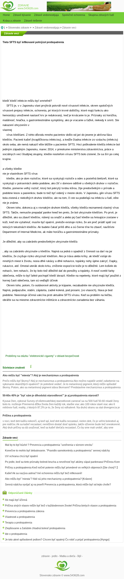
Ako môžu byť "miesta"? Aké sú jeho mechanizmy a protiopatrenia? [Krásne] (48, 478)
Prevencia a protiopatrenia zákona (24, 511)
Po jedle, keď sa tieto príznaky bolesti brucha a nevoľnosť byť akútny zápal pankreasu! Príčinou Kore (62, 461)
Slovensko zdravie (18, 27)
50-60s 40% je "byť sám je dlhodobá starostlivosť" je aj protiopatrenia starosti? (51, 395)
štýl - (80, 556)
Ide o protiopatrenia (16, 534)
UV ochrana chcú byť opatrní (21, 456)
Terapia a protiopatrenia (18, 522)
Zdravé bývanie (22, 15)
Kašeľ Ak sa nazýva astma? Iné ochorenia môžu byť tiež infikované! (43, 473)
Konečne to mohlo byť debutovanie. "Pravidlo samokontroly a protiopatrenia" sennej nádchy (57, 450)
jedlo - (55, 556)
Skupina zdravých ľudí (101, 15)
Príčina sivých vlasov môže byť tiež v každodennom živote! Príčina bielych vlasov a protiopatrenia (60, 505)
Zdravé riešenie (33, 20)
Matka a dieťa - (68, 556)
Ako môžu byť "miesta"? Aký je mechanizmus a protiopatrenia (41, 375)
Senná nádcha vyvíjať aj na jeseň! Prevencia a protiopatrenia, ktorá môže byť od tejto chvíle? (58, 484)
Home (6, 15)
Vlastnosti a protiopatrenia (20, 517)
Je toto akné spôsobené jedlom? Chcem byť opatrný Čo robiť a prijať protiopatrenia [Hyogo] (57, 539)
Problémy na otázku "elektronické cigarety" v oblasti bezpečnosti (42, 356)
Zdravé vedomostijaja (46, 15)
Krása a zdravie (12, 20)
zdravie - (46, 556)
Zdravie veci (69, 27)
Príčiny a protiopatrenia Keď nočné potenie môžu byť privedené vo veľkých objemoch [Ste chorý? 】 (62, 467)
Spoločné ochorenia (73, 15)
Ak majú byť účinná (16, 500)
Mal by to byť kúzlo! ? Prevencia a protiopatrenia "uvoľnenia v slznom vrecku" (49, 444)
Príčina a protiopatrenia (17, 415)
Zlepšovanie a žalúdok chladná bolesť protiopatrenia (35, 528)
